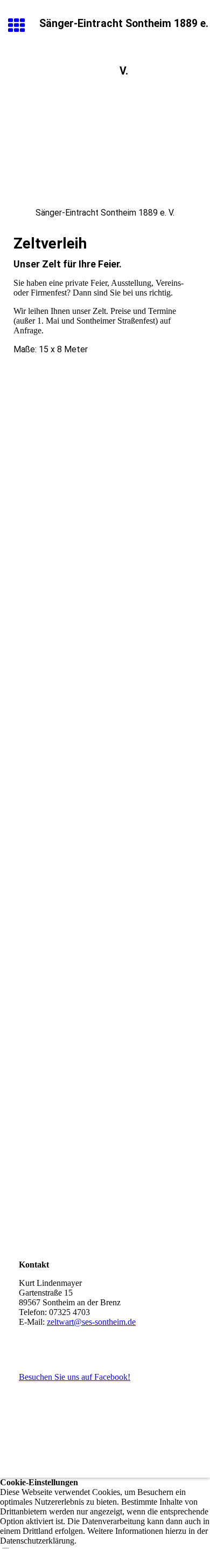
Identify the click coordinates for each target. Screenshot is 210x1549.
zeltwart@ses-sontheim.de (91, 1321)
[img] (105, 149)
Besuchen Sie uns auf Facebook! (74, 1377)
